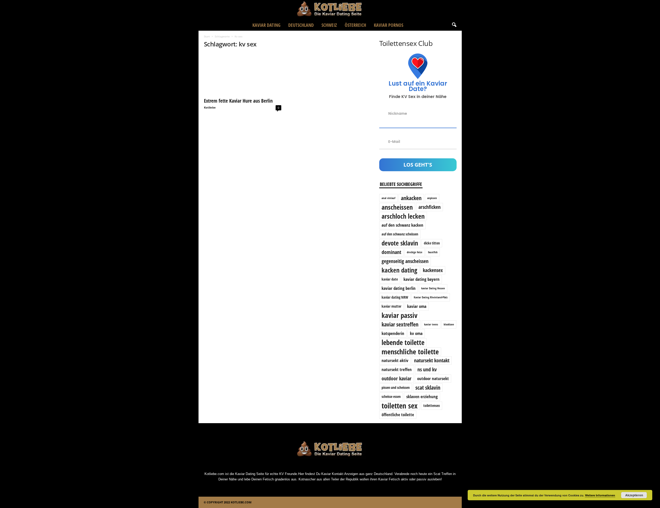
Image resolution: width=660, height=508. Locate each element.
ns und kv (427, 369)
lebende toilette (403, 342)
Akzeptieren (634, 495)
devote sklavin (400, 243)
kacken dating (399, 270)
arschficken (429, 206)
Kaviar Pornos (388, 25)
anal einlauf (388, 198)
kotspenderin (393, 333)
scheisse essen (391, 396)
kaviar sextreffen (400, 324)
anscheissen (397, 207)
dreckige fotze (414, 252)
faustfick (433, 252)
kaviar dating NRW (395, 297)
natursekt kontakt (431, 360)
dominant (391, 252)
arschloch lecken (403, 216)
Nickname (397, 113)
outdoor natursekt (433, 378)
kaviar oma (416, 306)
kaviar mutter (391, 306)
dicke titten (432, 243)
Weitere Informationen (600, 495)
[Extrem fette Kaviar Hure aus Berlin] (242, 74)
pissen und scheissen (396, 387)
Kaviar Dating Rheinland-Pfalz (431, 297)
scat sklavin (427, 387)
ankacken (411, 198)
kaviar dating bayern (421, 279)
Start (207, 36)
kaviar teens (431, 324)
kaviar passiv (399, 315)
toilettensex (431, 405)
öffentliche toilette (398, 414)
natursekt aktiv (395, 360)
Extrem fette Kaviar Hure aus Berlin (238, 100)
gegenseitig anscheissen (405, 261)
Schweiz (329, 25)
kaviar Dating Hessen (433, 288)
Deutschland (301, 25)
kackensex (433, 270)
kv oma (416, 333)
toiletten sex (400, 406)
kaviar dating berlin (399, 288)
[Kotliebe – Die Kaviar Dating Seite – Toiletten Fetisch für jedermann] (330, 9)
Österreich (355, 25)
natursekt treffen (397, 369)
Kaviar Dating (266, 25)
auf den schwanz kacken (402, 225)
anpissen (432, 198)
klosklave (449, 324)
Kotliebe (210, 107)
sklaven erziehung (422, 396)
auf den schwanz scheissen (400, 234)
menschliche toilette (410, 351)
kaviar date (390, 279)
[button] (454, 25)
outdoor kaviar (396, 378)
